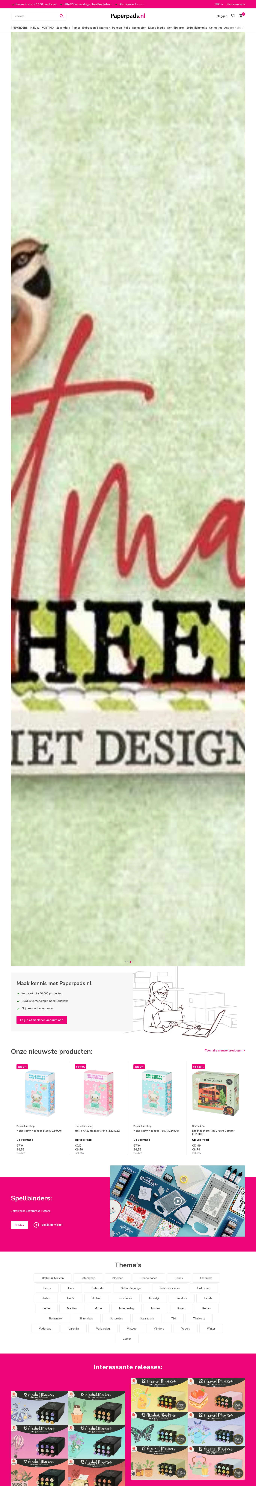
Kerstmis (182, 1298)
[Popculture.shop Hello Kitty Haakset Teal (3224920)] (157, 1093)
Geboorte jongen (131, 1288)
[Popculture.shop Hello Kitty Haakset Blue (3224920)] (40, 1093)
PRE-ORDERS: (19, 27)
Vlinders (159, 1328)
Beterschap (88, 1278)
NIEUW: (35, 27)
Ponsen (117, 27)
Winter (211, 1328)
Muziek (155, 1308)
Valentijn (74, 1328)
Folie (127, 27)
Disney (179, 1278)
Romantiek (55, 1318)
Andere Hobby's (234, 27)
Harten (46, 1298)
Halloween (203, 1288)
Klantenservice (236, 4)
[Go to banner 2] (188, 1429)
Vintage (132, 1328)
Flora (71, 1288)
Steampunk (147, 1318)
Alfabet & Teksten (53, 1278)
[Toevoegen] (60, 1151)
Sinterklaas (86, 1318)
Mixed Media (156, 27)
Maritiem (72, 1308)
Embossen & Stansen (96, 27)
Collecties (215, 27)
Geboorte (98, 1288)
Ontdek (19, 1225)
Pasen (181, 1308)
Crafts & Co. (198, 1126)
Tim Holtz (199, 1318)
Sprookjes (116, 1318)
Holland (96, 1298)
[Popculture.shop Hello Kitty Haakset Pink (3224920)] (98, 1093)
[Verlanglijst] (233, 16)
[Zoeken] (61, 16)
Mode (98, 1308)
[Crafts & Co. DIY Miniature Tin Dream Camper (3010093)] (215, 1093)
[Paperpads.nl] (128, 15)
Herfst (71, 1298)
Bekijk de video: (51, 1224)
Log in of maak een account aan (41, 1020)
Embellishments (196, 27)
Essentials (63, 27)
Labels (208, 1298)
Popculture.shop (25, 1126)
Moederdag (126, 1308)
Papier (76, 27)
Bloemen (117, 1278)
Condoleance (149, 1278)
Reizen (206, 1308)
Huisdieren (125, 1298)
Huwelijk (154, 1298)
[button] (125, 962)
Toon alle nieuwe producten (223, 1050)
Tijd (173, 1318)
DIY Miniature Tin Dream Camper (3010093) (213, 1132)
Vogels (185, 1328)
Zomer (127, 1338)
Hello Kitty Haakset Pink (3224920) (97, 1131)
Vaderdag (45, 1328)
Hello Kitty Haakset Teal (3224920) (156, 1131)
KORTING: (48, 27)
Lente (46, 1308)
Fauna (47, 1288)
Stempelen (139, 27)
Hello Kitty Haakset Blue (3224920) (39, 1131)
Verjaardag (103, 1328)
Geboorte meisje (169, 1288)
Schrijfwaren (176, 27)
